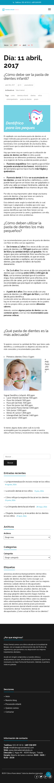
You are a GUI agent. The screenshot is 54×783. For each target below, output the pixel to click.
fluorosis (35, 591)
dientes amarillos (24, 589)
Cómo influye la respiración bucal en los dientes (27, 497)
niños (40, 95)
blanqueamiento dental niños (34, 574)
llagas (34, 594)
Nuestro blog (11, 700)
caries (13, 95)
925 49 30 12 (18, 745)
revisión (35, 606)
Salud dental (20, 90)
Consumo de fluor (22, 581)
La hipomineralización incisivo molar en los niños (28, 481)
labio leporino (26, 594)
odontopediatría (12, 99)
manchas (41, 594)
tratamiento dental (12, 609)
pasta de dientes (26, 99)
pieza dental (24, 604)
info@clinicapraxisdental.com (21, 747)
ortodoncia (27, 601)
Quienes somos (12, 708)
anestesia (8, 574)
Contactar (10, 712)
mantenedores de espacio (38, 596)
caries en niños (39, 576)
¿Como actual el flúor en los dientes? (32, 611)
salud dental (44, 606)
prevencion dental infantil (20, 606)
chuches (23, 579)
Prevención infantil (13, 704)
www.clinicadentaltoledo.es (21, 750)
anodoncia (16, 574)
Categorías (8, 553)
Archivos (7, 533)
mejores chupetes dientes (15, 599)
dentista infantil (22, 95)
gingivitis (15, 594)
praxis (36, 99)
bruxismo (8, 576)
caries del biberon (25, 576)
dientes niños (25, 591)
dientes (33, 95)
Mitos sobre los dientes (36, 599)
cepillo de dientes (11, 579)
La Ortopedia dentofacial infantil (20, 506)
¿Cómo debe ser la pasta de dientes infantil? (26, 77)
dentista (38, 586)
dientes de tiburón (11, 591)
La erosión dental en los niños (19, 491)
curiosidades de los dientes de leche (19, 586)
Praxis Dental (15, 433)
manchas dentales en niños (15, 596)
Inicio (8, 696)
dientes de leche (39, 589)
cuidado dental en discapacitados (26, 584)
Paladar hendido (39, 601)
